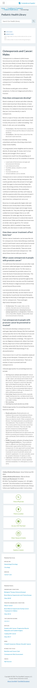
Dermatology (25, 9)
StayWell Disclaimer (24, 681)
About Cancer (8, 605)
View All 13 (7, 614)
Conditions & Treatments (15, 8)
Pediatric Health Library (11, 9)
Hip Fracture (8, 661)
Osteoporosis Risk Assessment (13, 654)
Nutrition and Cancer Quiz (12, 651)
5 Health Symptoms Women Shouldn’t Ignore (17, 644)
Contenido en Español (28, 3)
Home (3, 8)
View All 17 (7, 637)
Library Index (10, 34)
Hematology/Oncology (11, 564)
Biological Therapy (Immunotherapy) (15, 592)
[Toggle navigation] (3, 3)
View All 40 (7, 598)
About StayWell (12, 681)
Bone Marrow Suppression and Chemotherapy (18, 595)
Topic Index (9, 32)
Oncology (7, 567)
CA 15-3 (6, 621)
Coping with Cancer (10, 633)
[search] (17, 21)
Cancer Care (8, 574)
